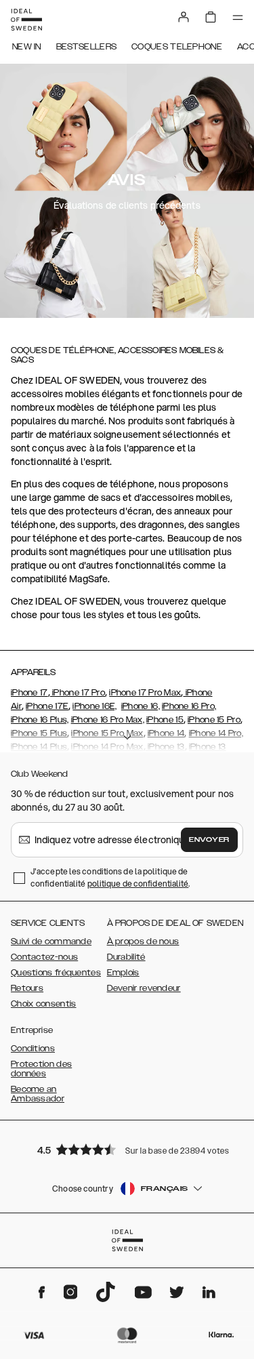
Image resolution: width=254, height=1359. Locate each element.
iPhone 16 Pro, (189, 706)
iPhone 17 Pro (77, 692)
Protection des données (41, 1068)
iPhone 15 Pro (214, 720)
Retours (27, 988)
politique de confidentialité (138, 883)
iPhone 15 (165, 720)
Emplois (123, 972)
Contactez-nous (44, 957)
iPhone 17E (47, 706)
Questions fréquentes (56, 972)
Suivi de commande (51, 941)
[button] (127, 1149)
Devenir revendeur (144, 988)
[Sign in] (183, 17)
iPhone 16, (140, 706)
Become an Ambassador (37, 1093)
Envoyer (209, 839)
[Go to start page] (26, 20)
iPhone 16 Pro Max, (107, 720)
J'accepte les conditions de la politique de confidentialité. (110, 877)
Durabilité (126, 957)
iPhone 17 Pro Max (145, 692)
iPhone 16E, (94, 706)
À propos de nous (143, 941)
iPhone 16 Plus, (40, 720)
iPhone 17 (29, 692)
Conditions (33, 1048)
